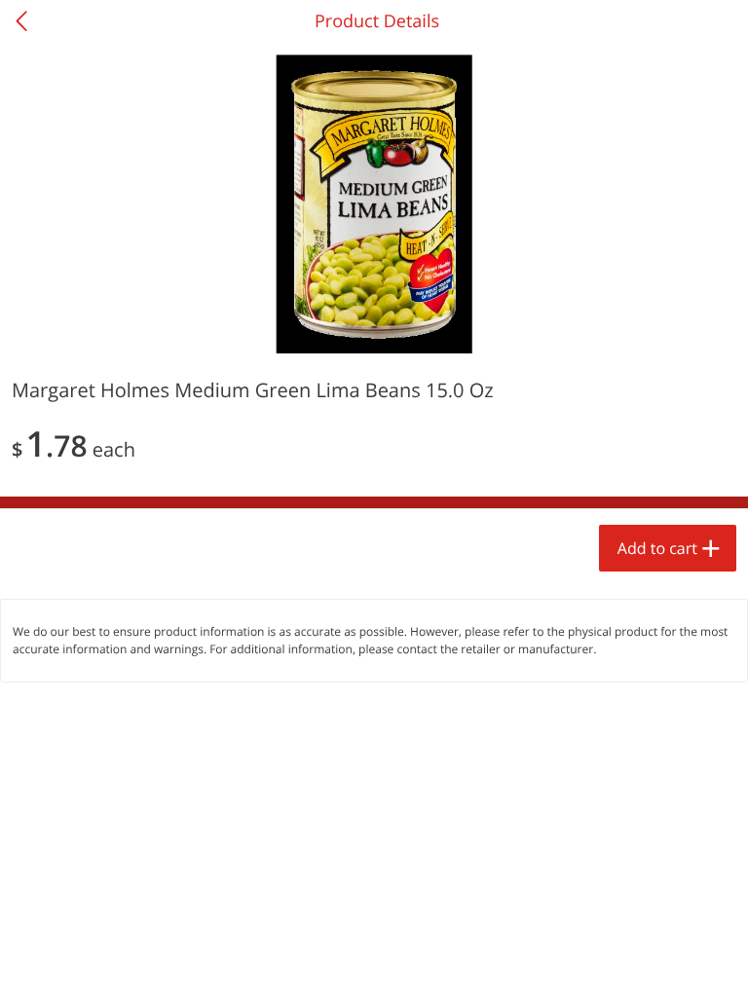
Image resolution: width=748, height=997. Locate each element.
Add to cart (657, 548)
